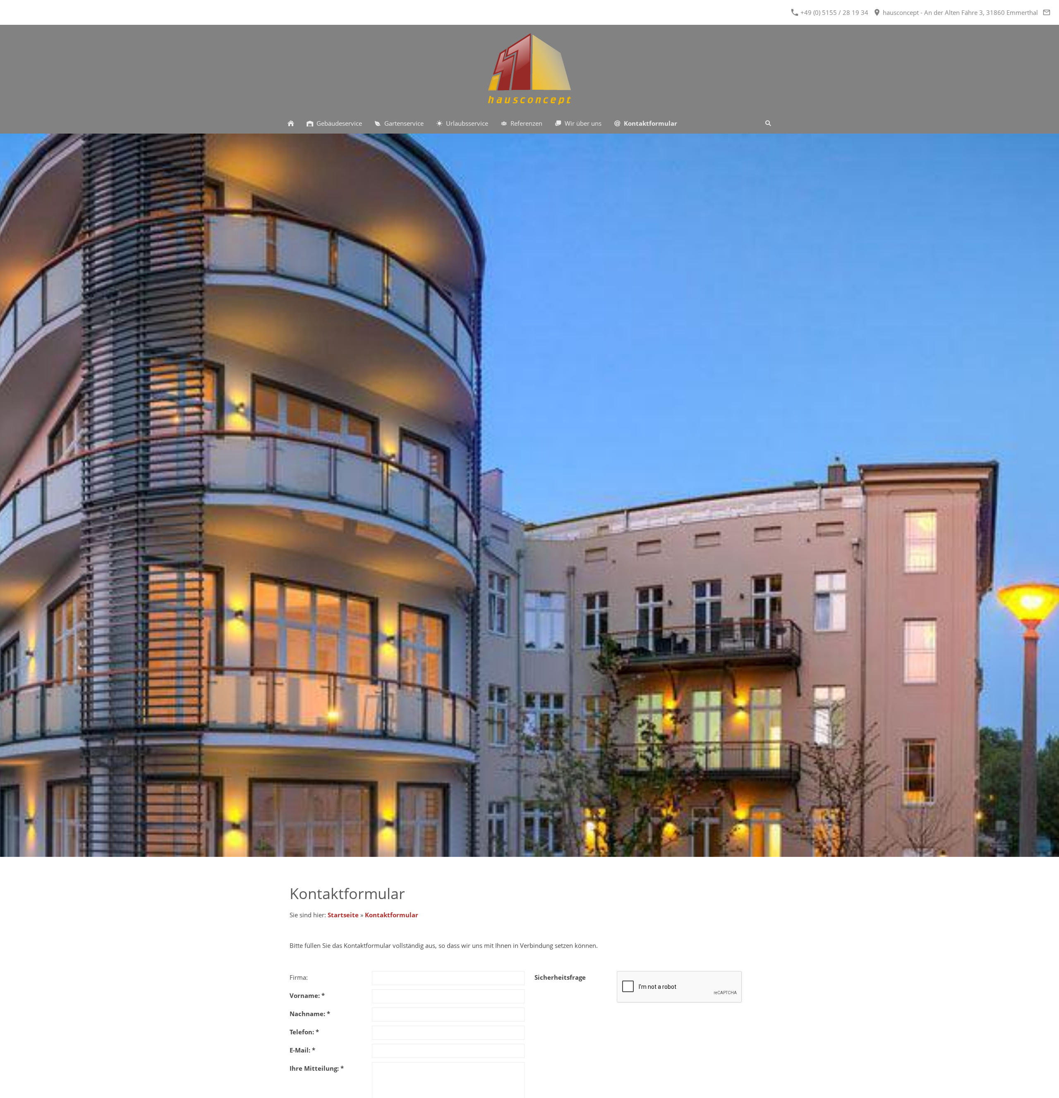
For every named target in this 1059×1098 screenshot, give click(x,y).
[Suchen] (768, 123)
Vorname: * (307, 995)
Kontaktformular (391, 915)
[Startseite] (290, 123)
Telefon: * (304, 1032)
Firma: (299, 977)
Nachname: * (310, 1013)
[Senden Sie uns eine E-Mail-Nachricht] (1046, 12)
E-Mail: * (302, 1050)
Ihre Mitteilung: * (317, 1068)
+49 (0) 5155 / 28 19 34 (833, 12)
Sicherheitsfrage (560, 977)
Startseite (343, 915)
